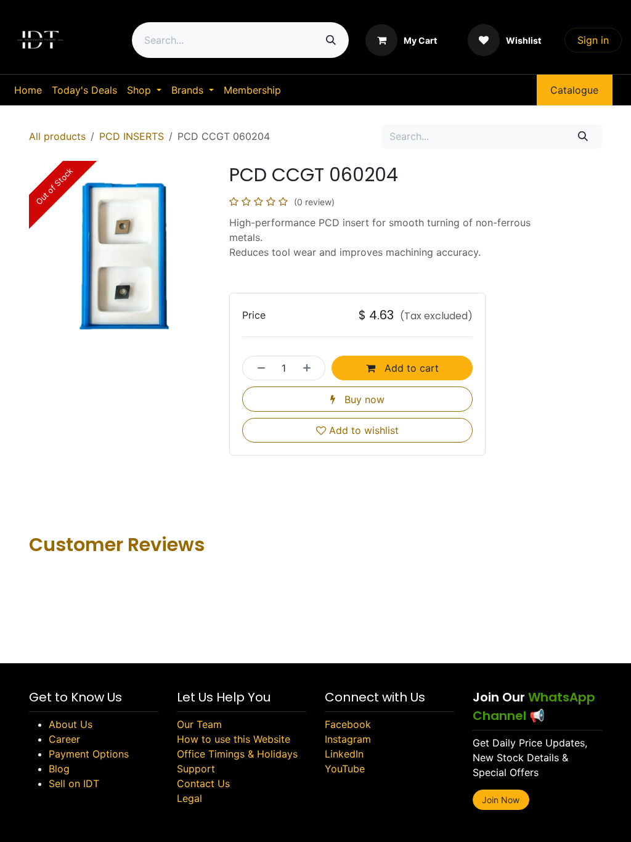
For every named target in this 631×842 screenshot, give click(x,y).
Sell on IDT (74, 783)
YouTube (345, 768)
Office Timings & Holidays (237, 754)
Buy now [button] (363, 399)
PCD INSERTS (131, 136)
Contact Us (203, 783)
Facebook (348, 724)
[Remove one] (257, 368)
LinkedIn (344, 754)
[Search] (331, 40)
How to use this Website (233, 739)
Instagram (348, 739)
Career (64, 739)
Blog (59, 768)
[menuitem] (28, 90)
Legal (189, 798)
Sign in (593, 40)
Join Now (500, 800)
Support (196, 768)
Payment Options (89, 754)
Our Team (199, 724)
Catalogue (574, 90)
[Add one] (310, 368)
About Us (70, 724)
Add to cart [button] (410, 368)
